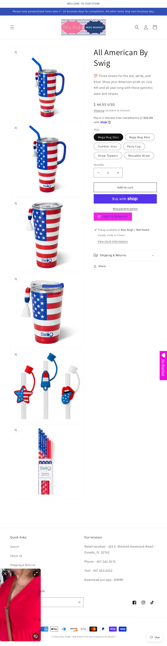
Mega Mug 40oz (139, 137)
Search (14, 546)
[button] (12, 27)
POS (86, 636)
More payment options (125, 208)
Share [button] (102, 266)
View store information (113, 241)
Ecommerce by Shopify (104, 636)
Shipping (99, 110)
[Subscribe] (78, 602)
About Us (16, 556)
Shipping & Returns (22, 565)
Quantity (99, 164)
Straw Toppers (108, 155)
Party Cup (134, 146)
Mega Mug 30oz (108, 137)
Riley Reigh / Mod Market (71, 636)
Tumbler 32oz (107, 146)
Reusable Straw (139, 155)
